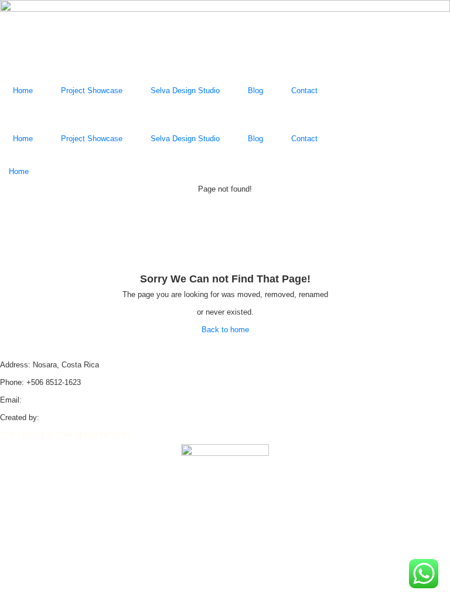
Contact (304, 90)
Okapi (52, 417)
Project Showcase (91, 90)
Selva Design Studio (185, 90)
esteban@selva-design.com (71, 400)
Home (23, 90)
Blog (255, 90)
